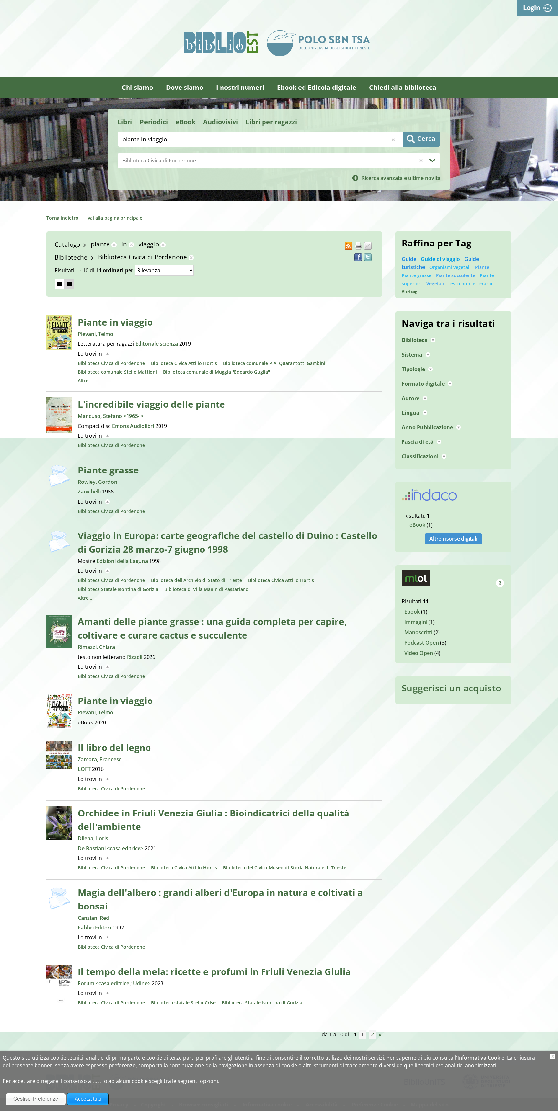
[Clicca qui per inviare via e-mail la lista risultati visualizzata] (368, 246)
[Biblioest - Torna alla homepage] (221, 42)
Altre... (85, 381)
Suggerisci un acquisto (451, 688)
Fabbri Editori (95, 927)
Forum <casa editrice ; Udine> (115, 983)
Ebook (412, 611)
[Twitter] (368, 257)
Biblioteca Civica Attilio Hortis (184, 363)
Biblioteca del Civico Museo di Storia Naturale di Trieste (284, 868)
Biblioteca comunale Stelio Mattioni (117, 372)
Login (531, 7)
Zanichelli (90, 491)
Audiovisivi (220, 122)
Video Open (418, 653)
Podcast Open (421, 642)
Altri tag (409, 291)
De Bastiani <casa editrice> (111, 848)
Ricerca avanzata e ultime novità (400, 178)
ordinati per (118, 270)
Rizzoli (135, 656)
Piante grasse (108, 470)
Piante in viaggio (115, 322)
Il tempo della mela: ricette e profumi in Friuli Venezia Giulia (214, 971)
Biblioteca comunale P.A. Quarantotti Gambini (274, 363)
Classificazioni (420, 456)
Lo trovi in (90, 353)
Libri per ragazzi (271, 122)
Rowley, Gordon (97, 481)
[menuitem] (137, 87)
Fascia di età (418, 441)
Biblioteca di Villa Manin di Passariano (206, 589)
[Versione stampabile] (358, 246)
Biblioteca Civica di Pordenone (111, 363)
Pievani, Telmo (95, 333)
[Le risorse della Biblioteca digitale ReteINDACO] (429, 497)
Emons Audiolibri (133, 426)
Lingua (410, 412)
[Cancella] (421, 160)
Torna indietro (62, 218)
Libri (125, 122)
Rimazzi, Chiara (96, 646)
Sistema (412, 354)
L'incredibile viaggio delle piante (151, 404)
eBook (185, 122)
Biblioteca (415, 340)
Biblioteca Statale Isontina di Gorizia (118, 589)
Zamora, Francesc (99, 759)
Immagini (415, 622)
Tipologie (413, 369)
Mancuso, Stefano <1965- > (111, 416)
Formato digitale (423, 383)
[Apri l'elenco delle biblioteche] (432, 160)
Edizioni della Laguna (123, 561)
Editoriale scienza (157, 343)
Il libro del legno (114, 747)
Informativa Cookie (480, 1057)
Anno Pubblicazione (427, 427)
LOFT (85, 769)
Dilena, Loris (93, 838)
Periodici (154, 122)
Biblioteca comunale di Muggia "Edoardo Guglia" (216, 372)
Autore (410, 398)
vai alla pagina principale (115, 218)
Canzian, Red (93, 917)
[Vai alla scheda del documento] (59, 332)
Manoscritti (418, 632)
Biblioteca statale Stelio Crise (183, 1003)
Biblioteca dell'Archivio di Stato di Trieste (196, 580)
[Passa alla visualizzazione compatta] (59, 284)
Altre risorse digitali (453, 538)
